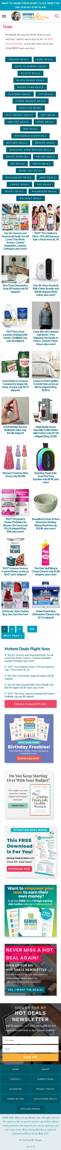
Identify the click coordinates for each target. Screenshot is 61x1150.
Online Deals (45, 156)
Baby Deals (45, 59)
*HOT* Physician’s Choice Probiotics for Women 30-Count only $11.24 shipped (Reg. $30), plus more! (15, 525)
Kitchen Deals (17, 142)
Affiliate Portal (30, 1109)
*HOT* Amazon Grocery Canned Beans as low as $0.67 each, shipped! (15, 571)
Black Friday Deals (30, 80)
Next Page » (13, 635)
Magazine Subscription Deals (30, 149)
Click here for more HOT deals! (30, 703)
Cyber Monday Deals (30, 100)
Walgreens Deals (44, 191)
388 (32, 629)
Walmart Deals (31, 198)
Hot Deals (30, 128)
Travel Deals (14, 191)
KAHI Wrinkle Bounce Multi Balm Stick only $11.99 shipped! (15, 430)
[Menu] (4, 16)
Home (15, 1069)
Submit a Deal (45, 1079)
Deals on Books (31, 107)
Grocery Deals (18, 121)
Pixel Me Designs (34, 1139)
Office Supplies (17, 156)
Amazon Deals (18, 59)
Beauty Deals (30, 73)
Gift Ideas (48, 114)
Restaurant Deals (19, 177)
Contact (15, 1079)
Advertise (15, 1089)
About (45, 1069)
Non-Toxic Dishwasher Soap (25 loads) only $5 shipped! (15, 288)
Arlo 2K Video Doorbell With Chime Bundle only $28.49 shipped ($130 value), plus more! (29, 686)
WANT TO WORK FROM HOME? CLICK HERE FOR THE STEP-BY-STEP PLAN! (31, 5)
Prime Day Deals (30, 170)
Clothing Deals (19, 94)
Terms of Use (15, 1099)
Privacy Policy (45, 1089)
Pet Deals (18, 163)
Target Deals (19, 184)
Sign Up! (30, 1057)
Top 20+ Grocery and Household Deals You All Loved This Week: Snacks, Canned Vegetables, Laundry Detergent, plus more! (29, 658)
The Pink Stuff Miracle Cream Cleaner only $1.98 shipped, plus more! (46, 571)
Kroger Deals (45, 142)
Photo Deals (41, 163)
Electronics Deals (19, 114)
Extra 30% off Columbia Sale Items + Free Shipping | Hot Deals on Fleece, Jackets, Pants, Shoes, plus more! (45, 338)
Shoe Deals (47, 177)
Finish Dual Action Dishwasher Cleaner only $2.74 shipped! (45, 614)
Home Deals (45, 121)
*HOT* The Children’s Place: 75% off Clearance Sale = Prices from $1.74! (45, 236)
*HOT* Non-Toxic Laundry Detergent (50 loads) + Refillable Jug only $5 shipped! (30, 695)
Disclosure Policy (45, 1099)
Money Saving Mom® (36, 16)
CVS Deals (46, 94)
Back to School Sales (30, 66)
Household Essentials (30, 135)
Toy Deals (44, 184)
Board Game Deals (30, 87)
